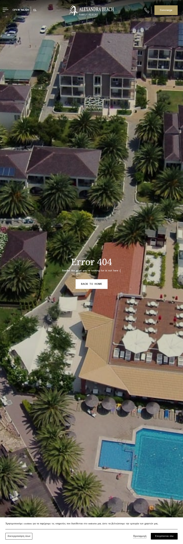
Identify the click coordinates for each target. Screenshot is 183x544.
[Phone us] (146, 10)
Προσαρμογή (139, 536)
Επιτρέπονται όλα (164, 536)
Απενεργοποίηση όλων (18, 536)
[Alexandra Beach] (91, 10)
